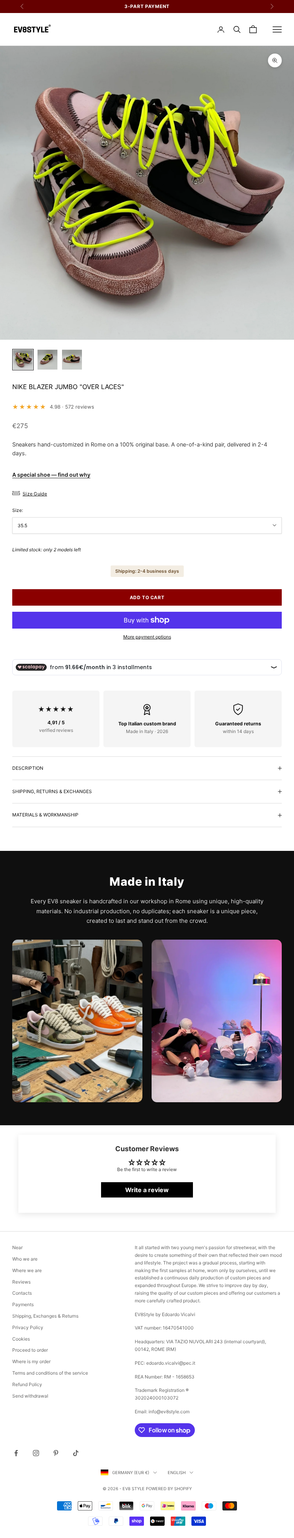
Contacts (22, 1293)
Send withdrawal (30, 1396)
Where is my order (31, 1361)
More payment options (147, 637)
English (177, 1472)
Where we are (27, 1270)
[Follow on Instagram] (36, 1453)
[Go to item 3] (72, 359)
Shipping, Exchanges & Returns (45, 1316)
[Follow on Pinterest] (56, 1453)
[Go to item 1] (23, 359)
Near (17, 1247)
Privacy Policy (27, 1327)
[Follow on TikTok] (76, 1453)
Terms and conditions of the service (50, 1373)
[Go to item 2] (47, 359)
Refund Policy (27, 1384)
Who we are (25, 1259)
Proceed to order (30, 1350)
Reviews (21, 1282)
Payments (23, 1304)
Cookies (21, 1339)
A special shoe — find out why (51, 474)
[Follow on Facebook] (16, 1453)
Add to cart (147, 597)
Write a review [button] (147, 1190)
